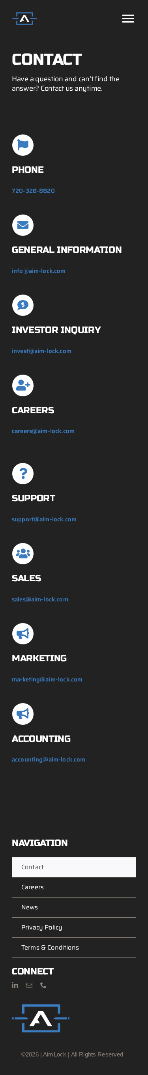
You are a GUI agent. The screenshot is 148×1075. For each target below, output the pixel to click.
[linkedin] (15, 985)
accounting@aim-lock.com (48, 759)
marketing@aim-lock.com (47, 679)
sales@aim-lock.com (40, 599)
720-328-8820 (33, 191)
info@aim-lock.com (39, 271)
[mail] (29, 985)
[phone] (43, 985)
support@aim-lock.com (44, 519)
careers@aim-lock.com (43, 431)
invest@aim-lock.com (41, 351)
